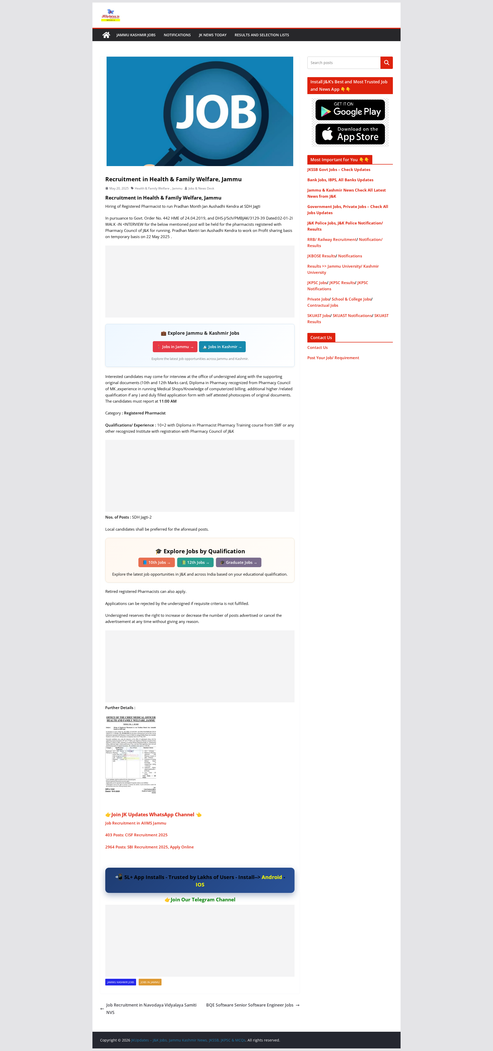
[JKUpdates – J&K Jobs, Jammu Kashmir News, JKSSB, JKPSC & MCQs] (106, 35)
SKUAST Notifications (352, 315)
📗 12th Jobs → (195, 562)
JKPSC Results (342, 282)
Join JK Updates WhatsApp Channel (152, 814)
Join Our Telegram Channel (203, 899)
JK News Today (212, 34)
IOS (200, 884)
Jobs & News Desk (201, 188)
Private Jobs (318, 299)
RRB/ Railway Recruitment (331, 239)
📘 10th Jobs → (157, 562)
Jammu (177, 188)
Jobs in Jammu (150, 982)
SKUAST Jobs (318, 315)
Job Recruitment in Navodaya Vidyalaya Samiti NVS (151, 1008)
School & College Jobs (351, 299)
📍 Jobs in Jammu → (175, 346)
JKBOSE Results (321, 255)
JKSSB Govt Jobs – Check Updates (338, 169)
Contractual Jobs (322, 305)
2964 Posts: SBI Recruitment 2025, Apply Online (149, 846)
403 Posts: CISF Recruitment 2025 (136, 834)
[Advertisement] (200, 282)
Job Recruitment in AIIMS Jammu (135, 823)
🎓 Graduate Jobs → (238, 562)
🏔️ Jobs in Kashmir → (222, 346)
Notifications (177, 34)
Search (387, 63)
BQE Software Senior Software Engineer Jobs (249, 1005)
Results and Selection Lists (262, 34)
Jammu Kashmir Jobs (136, 34)
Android (272, 877)
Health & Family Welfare (152, 188)
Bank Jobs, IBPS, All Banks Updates (340, 179)
